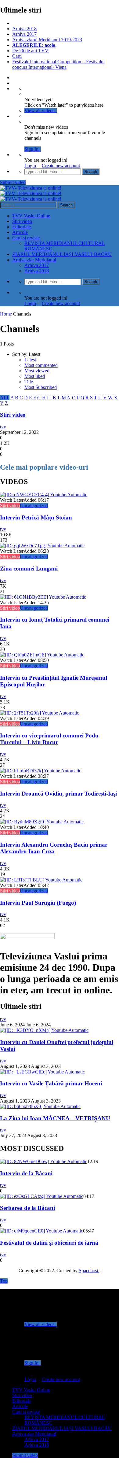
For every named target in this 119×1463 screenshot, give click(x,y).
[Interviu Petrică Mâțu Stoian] (43, 494)
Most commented (41, 365)
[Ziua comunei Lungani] (42, 545)
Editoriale (21, 226)
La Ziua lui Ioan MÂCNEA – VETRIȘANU (55, 1118)
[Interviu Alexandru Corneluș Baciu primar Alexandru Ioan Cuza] (42, 821)
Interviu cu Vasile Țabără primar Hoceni (51, 1083)
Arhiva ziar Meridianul (34, 259)
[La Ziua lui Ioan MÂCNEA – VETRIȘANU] (40, 1106)
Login (30, 165)
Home (6, 313)
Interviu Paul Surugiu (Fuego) (38, 903)
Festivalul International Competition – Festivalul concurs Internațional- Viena (58, 64)
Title (28, 381)
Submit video (13, 182)
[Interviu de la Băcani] (43, 1161)
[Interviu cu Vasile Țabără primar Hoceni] (42, 1071)
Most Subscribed (40, 387)
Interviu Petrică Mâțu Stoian (36, 517)
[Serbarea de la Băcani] (41, 1196)
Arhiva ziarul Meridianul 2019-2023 (47, 39)
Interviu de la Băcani (26, 1173)
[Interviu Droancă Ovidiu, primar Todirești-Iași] (40, 770)
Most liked (34, 376)
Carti (17, 56)
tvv (3, 426)
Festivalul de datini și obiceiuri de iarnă (49, 1242)
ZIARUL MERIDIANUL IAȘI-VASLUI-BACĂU (62, 254)
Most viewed (36, 370)
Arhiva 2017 (24, 34)
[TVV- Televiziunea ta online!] (30, 193)
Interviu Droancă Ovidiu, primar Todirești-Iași (58, 793)
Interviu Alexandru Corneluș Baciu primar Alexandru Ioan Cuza (53, 848)
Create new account (61, 165)
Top (4, 1281)
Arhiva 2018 (24, 28)
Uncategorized (34, 505)
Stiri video (22, 221)
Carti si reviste (26, 237)
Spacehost (89, 1270)
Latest (30, 359)
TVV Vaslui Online (31, 215)
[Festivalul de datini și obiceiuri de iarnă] (41, 1230)
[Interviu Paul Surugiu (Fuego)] (41, 879)
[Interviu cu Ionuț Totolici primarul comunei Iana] (43, 597)
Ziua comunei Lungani (29, 568)
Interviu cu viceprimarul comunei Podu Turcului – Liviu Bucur (49, 738)
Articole (20, 232)
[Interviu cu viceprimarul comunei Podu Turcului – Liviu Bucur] (39, 712)
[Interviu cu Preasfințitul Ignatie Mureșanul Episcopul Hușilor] (42, 654)
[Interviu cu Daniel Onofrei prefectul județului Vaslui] (44, 1030)
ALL (4, 397)
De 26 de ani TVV (30, 50)
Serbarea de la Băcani (27, 1208)
